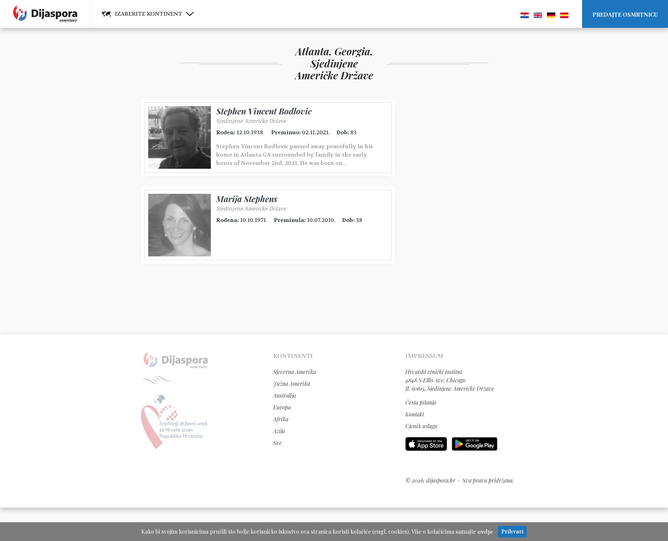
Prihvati (512, 531)
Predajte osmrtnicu (625, 14)
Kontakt (414, 414)
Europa (282, 407)
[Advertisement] (457, 203)
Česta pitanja (420, 402)
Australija (284, 395)
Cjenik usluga (421, 426)
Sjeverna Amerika (294, 371)
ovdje (485, 531)
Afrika (280, 419)
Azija (279, 431)
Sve (277, 442)
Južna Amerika (291, 383)
